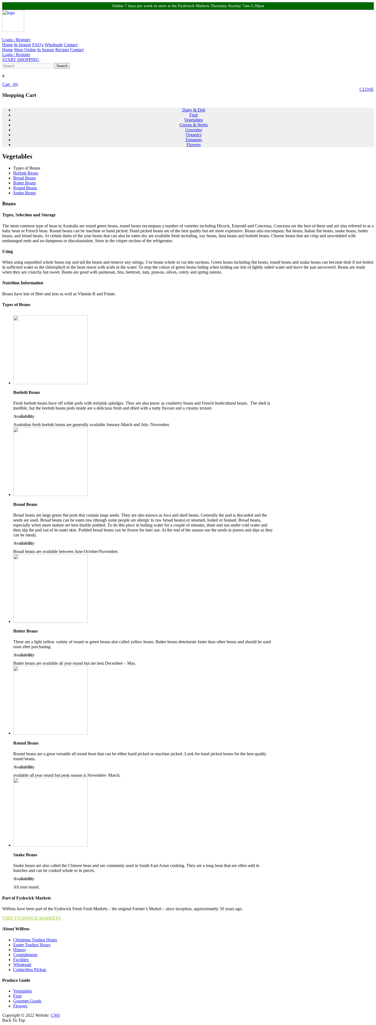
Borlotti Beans (25, 173)
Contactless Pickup (29, 969)
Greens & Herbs (193, 124)
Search (62, 66)
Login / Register (16, 39)
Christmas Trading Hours (35, 939)
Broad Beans (24, 178)
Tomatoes (193, 139)
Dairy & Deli (193, 110)
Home (7, 44)
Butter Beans (24, 183)
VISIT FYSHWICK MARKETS (31, 918)
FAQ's (37, 44)
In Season (22, 44)
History (19, 949)
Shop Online (25, 49)
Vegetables (193, 120)
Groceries (193, 129)
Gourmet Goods (27, 1001)
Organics (193, 134)
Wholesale (54, 44)
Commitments (25, 954)
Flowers (194, 144)
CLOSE (366, 89)
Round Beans (25, 188)
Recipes (62, 49)
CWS (55, 1015)
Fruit (193, 115)
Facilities (21, 959)
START (20, 59)
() (10, 84)
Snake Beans (24, 192)
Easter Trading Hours (31, 944)
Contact (70, 44)
